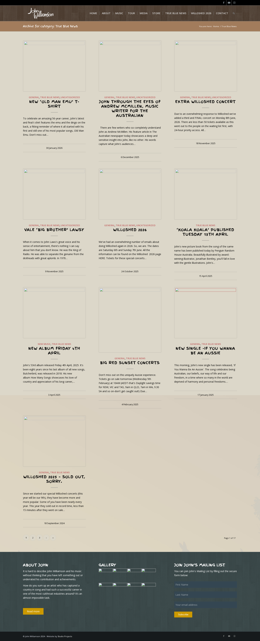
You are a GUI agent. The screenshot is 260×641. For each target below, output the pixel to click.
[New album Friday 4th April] (54, 312)
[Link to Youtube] (229, 2)
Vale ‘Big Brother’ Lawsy (54, 229)
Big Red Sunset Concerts (130, 362)
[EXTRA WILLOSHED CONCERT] (205, 66)
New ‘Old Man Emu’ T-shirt (54, 104)
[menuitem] (93, 13)
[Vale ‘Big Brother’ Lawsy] (54, 194)
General (34, 97)
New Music (44, 344)
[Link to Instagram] (234, 2)
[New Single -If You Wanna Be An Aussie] (205, 312)
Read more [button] (33, 611)
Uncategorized (70, 97)
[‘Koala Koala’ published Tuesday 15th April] (205, 194)
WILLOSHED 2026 (130, 229)
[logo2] (40, 13)
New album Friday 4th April (54, 351)
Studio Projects (65, 636)
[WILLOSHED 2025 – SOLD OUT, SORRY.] (54, 441)
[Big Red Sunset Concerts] (130, 319)
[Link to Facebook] (223, 2)
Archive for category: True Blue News (50, 26)
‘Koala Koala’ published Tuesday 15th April (205, 232)
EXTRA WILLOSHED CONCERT (205, 101)
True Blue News (50, 97)
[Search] (233, 13)
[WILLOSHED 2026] (130, 194)
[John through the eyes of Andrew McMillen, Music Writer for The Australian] (130, 66)
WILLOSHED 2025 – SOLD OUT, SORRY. (54, 479)
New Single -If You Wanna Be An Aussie (205, 351)
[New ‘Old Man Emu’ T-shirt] (54, 66)
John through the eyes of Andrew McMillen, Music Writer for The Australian (130, 108)
